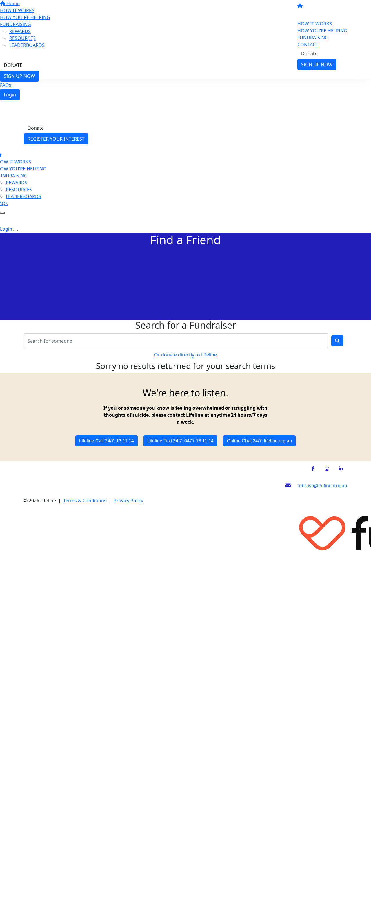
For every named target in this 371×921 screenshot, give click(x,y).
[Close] (15, 230)
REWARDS (16, 182)
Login (10, 94)
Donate (309, 53)
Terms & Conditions (84, 500)
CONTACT (307, 44)
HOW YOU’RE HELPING (322, 30)
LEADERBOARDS (23, 196)
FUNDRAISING (312, 37)
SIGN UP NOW (316, 64)
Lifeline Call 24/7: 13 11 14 (106, 440)
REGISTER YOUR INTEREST (56, 139)
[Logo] (69, 39)
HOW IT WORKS (314, 24)
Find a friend (315, 15)
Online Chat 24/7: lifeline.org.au (259, 440)
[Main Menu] (2, 213)
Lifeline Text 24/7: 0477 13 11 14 (180, 440)
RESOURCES (19, 189)
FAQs (5, 85)
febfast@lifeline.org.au (321, 485)
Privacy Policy (128, 500)
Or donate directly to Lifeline (185, 355)
